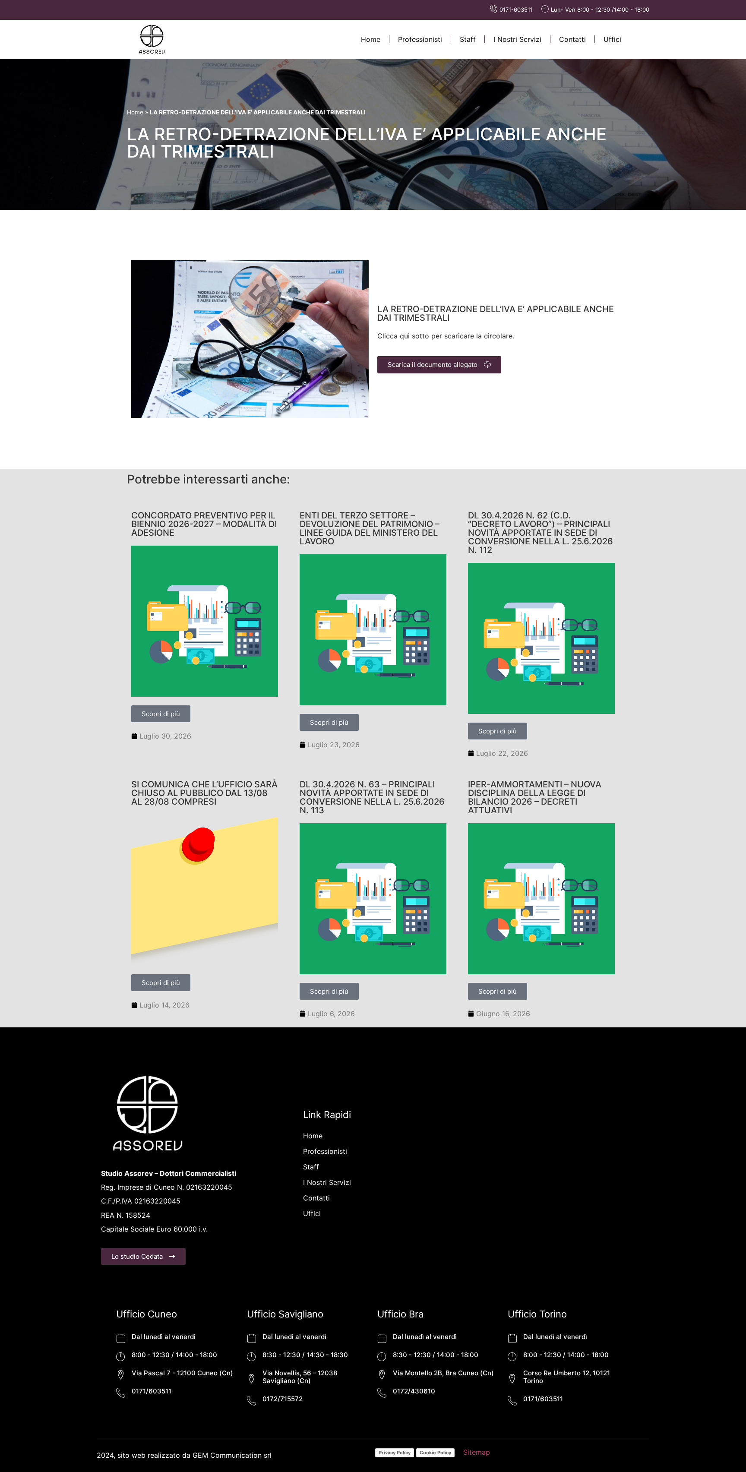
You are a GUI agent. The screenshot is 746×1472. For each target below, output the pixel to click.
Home (370, 39)
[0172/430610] (381, 1392)
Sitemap (476, 1452)
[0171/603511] (120, 1392)
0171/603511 (151, 1391)
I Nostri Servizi (517, 39)
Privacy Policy (395, 1453)
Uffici (612, 39)
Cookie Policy (435, 1453)
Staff (468, 39)
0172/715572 (282, 1399)
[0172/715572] (251, 1400)
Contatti (572, 39)
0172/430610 (414, 1391)
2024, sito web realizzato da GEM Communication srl (184, 1455)
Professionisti (420, 39)
